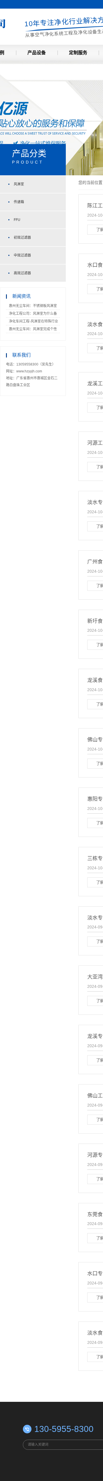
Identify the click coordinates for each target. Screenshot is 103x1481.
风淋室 (19, 184)
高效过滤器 (22, 273)
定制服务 (78, 52)
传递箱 (19, 202)
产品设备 (36, 52)
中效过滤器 (22, 255)
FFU (17, 220)
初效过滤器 (22, 238)
